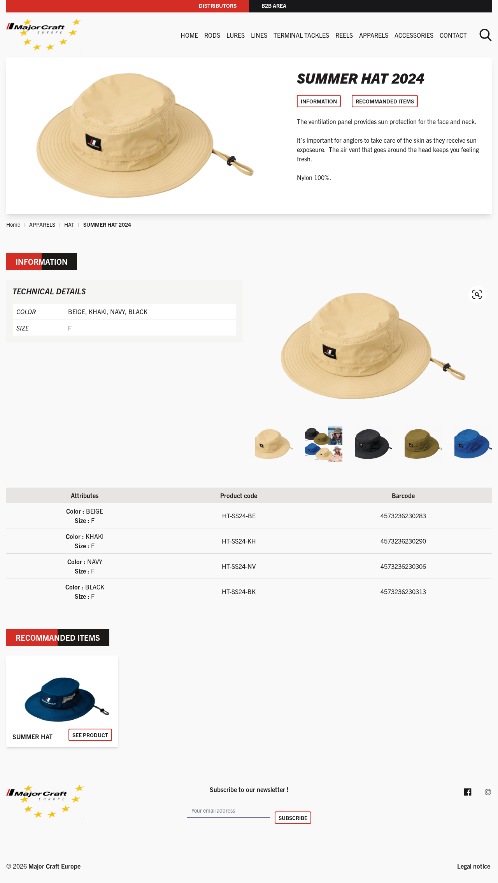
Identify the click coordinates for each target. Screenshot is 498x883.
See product (90, 734)
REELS (344, 35)
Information (319, 101)
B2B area (273, 5)
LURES (235, 35)
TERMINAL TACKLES (301, 35)
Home (189, 35)
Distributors (218, 5)
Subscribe (293, 817)
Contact (453, 35)
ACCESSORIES (414, 35)
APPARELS (373, 35)
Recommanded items (385, 101)
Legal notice (473, 866)
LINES (259, 35)
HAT (69, 224)
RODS (212, 35)
